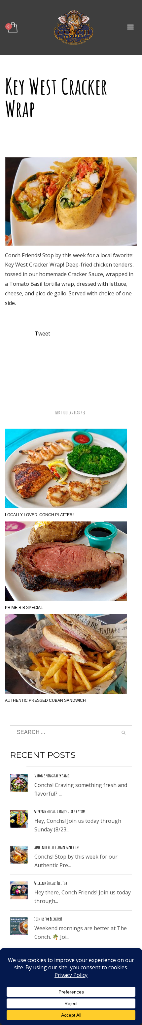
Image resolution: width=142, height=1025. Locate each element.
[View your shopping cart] (12, 27)
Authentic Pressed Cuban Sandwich (45, 700)
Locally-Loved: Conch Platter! (39, 514)
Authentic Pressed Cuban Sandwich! (56, 847)
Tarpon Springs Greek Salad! (52, 775)
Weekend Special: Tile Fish (50, 883)
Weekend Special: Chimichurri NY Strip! (59, 811)
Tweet (42, 333)
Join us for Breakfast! (48, 919)
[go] (123, 733)
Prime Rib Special (24, 607)
